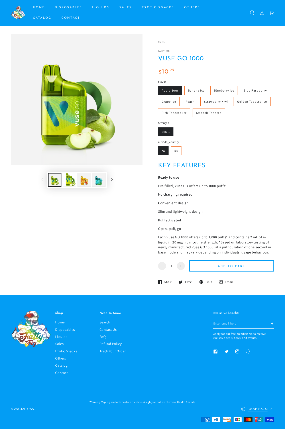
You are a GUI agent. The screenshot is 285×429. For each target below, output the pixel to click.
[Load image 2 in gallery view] (69, 180)
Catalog (61, 365)
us (176, 151)
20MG (166, 132)
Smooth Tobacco (209, 113)
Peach (190, 102)
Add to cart (231, 266)
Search (105, 322)
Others (60, 358)
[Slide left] (42, 180)
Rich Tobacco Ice (174, 113)
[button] (252, 13)
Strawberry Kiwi (216, 102)
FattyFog (164, 50)
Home (161, 41)
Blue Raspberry (255, 90)
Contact (61, 372)
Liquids (61, 336)
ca (163, 151)
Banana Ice (196, 90)
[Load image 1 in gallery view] (54, 180)
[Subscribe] (272, 323)
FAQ (103, 336)
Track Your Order (113, 351)
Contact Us (108, 329)
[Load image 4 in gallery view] (84, 180)
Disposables (65, 329)
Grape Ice (169, 102)
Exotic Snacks (66, 351)
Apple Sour (170, 90)
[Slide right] (112, 180)
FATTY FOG (27, 408)
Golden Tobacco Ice (252, 102)
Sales (59, 343)
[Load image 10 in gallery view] (99, 180)
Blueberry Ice (224, 90)
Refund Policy (111, 343)
